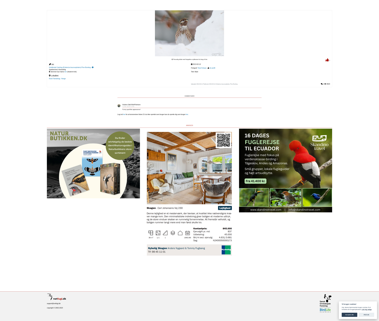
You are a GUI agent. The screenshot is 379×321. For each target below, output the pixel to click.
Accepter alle (349, 314)
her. (187, 114)
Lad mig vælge (367, 309)
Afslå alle (366, 314)
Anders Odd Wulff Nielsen (131, 104)
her (66, 72)
